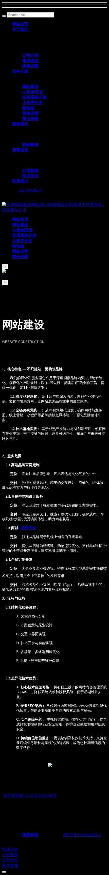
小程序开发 (27, 528)
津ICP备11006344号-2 (82, 835)
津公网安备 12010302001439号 (30, 795)
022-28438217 (30, 190)
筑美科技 (30, 835)
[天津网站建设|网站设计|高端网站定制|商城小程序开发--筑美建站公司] (54, 210)
